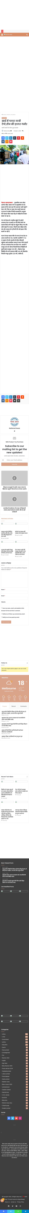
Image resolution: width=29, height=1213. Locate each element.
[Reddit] (22, 138)
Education (4, 1044)
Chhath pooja (5, 1105)
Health (4, 1060)
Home (4, 114)
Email (3, 595)
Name (3, 589)
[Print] (18, 400)
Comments (23, 706)
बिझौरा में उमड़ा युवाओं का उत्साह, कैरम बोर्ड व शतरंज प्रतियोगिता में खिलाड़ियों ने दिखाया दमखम (7, 793)
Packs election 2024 (7, 1068)
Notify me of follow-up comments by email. (14, 614)
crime (3, 1036)
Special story (5, 1092)
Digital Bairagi (21, 1199)
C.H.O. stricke (5, 1095)
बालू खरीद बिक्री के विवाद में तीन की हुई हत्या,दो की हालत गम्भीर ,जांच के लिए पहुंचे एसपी (14, 712)
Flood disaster (5, 1076)
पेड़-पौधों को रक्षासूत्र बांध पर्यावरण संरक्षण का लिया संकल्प (21, 791)
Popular (4, 706)
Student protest (6, 1108)
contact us (13, 1202)
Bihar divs (4, 1100)
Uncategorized (6, 1052)
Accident (13, 114)
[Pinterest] (18, 138)
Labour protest (6, 1073)
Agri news (4, 1063)
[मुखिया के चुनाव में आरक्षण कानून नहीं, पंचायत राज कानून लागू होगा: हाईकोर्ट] (5, 1023)
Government (5, 1039)
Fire (3, 1055)
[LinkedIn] (10, 138)
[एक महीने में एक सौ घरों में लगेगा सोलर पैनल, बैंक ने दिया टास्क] (23, 1023)
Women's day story (7, 1103)
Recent (14, 706)
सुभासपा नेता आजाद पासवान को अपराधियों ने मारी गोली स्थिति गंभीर (13, 718)
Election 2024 (5, 1058)
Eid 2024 (4, 1097)
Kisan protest (5, 1050)
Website (3, 602)
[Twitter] (7, 138)
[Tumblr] (14, 138)
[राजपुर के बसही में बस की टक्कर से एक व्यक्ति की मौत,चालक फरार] (7, 544)
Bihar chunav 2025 (7, 1084)
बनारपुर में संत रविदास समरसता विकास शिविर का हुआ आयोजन (21, 811)
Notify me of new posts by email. (11, 617)
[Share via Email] (14, 400)
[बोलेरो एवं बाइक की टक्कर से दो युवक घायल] (21, 526)
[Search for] (27, 35)
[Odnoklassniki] (7, 141)
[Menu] (2, 35)
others (8, 114)
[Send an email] (11, 130)
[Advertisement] (14, 15)
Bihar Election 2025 (7, 1066)
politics (4, 1042)
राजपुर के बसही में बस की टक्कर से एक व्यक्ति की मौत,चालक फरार (7, 551)
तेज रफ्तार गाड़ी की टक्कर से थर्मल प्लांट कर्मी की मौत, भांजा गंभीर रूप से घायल (20, 552)
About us (7, 1202)
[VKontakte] (3, 141)
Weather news (6, 1081)
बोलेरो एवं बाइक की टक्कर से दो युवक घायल (21, 532)
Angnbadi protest (6, 1071)
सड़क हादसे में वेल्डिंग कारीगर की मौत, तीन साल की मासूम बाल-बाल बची (6, 534)
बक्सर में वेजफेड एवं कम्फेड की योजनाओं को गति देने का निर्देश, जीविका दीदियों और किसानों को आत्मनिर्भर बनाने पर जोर (7, 814)
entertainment (6, 1087)
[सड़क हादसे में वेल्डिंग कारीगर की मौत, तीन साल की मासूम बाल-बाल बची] (7, 526)
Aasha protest (5, 1079)
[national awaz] (8, 34)
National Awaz (7, 130)
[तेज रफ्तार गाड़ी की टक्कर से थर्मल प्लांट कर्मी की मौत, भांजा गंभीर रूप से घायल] (21, 544)
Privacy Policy (20, 1202)
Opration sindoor (6, 1089)
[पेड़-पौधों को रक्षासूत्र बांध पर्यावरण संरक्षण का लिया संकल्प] (21, 784)
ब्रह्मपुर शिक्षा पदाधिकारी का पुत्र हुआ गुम (12, 736)
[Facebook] (3, 138)
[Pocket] (10, 141)
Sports (4, 1047)
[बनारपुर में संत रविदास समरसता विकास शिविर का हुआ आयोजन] (21, 804)
